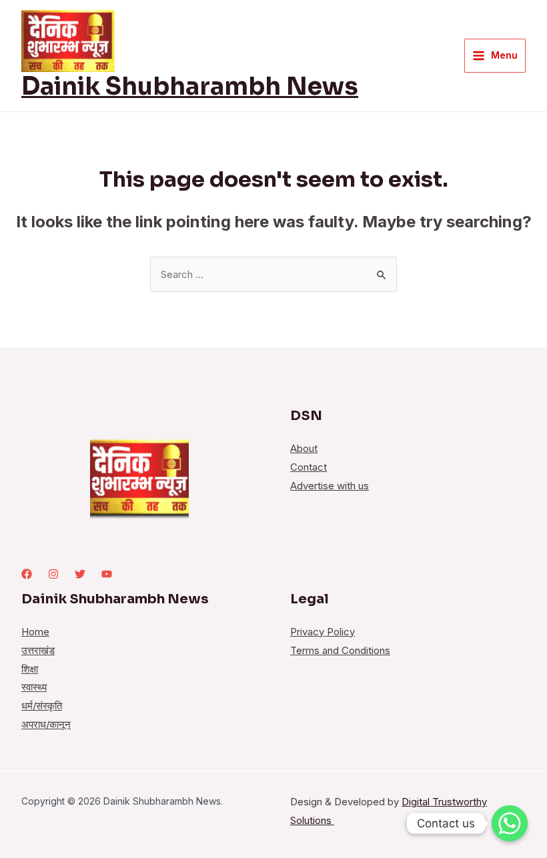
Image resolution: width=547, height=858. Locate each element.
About (304, 448)
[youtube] (106, 574)
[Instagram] (53, 574)
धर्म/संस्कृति (41, 705)
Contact (308, 467)
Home (35, 631)
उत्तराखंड (38, 650)
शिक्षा (29, 669)
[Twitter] (80, 574)
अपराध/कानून (46, 724)
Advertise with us (329, 485)
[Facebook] (26, 574)
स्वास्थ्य (34, 687)
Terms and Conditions (340, 650)
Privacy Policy (322, 631)
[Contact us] (510, 823)
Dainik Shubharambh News (189, 86)
